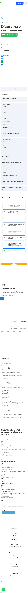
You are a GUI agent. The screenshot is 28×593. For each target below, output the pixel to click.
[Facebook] (14, 57)
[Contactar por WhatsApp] (3, 589)
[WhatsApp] (14, 62)
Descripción (14, 88)
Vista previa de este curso (7, 454)
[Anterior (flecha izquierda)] (0, 592)
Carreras (3, 14)
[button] (26, 3)
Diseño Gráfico (19, 14)
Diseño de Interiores (10, 14)
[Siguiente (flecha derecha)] (1, 592)
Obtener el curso (8, 513)
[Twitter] (14, 59)
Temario (14, 85)
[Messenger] (14, 64)
